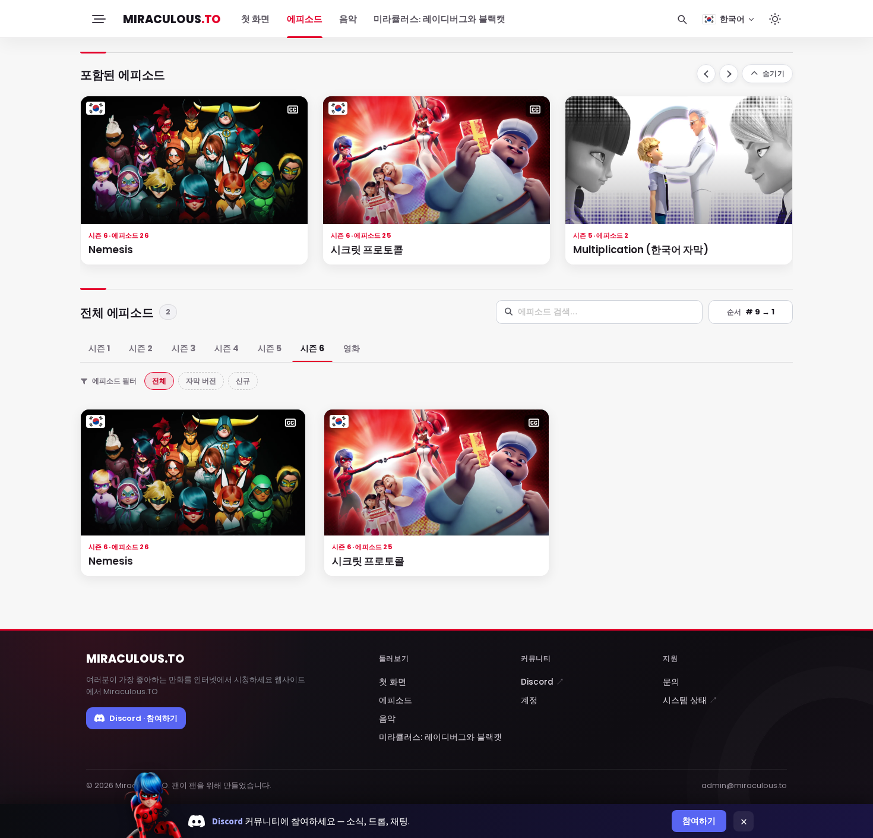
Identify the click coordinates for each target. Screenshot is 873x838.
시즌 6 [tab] (312, 348)
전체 (159, 381)
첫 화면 (255, 19)
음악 (348, 19)
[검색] (682, 19)
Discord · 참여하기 (143, 718)
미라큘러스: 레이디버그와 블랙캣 (439, 19)
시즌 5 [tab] (269, 348)
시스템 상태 (690, 700)
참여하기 (699, 820)
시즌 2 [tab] (141, 348)
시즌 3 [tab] (183, 348)
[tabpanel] (436, 502)
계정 (529, 700)
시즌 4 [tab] (226, 348)
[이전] (706, 73)
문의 (671, 682)
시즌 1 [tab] (99, 348)
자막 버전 (201, 381)
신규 (243, 381)
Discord (542, 682)
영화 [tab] (351, 348)
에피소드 (304, 19)
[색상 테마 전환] (775, 19)
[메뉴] (98, 19)
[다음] (728, 73)
